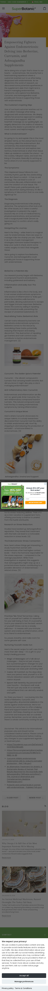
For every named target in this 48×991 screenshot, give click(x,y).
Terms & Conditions (23, 988)
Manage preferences (24, 981)
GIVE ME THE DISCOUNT (35, 502)
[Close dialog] (45, 484)
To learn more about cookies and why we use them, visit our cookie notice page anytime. (23, 965)
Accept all (24, 975)
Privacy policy (8, 988)
